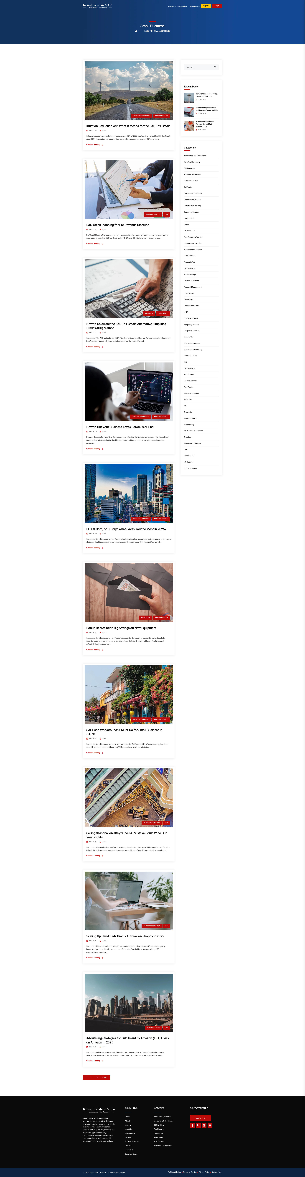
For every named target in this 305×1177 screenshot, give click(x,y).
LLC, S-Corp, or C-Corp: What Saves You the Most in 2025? (126, 529)
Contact (128, 1146)
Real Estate (188, 387)
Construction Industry (192, 206)
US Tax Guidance (190, 468)
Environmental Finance (193, 250)
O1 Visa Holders (190, 381)
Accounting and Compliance (195, 156)
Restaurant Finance (191, 393)
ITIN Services (159, 1142)
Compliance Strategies (193, 193)
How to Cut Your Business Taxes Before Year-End (120, 427)
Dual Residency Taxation (193, 237)
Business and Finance (142, 116)
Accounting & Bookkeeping (164, 1121)
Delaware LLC (189, 231)
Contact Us (200, 1118)
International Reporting (163, 1146)
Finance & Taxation (191, 281)
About (127, 1121)
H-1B (186, 312)
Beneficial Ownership (141, 519)
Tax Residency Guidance (193, 431)
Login (217, 6)
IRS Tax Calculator (132, 1142)
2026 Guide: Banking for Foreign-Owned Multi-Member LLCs (205, 124)
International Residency (193, 350)
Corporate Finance (191, 212)
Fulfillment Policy (174, 1172)
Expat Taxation (190, 256)
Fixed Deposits (190, 293)
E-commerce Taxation (192, 243)
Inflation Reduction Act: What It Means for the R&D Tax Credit (128, 126)
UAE (185, 450)
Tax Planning (163, 313)
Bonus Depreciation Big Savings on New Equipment (121, 628)
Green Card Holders (191, 306)
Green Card (188, 300)
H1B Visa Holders (191, 318)
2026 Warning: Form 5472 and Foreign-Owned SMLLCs (207, 109)
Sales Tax (188, 400)
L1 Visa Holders (190, 368)
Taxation (187, 437)
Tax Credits (158, 1133)
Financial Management (193, 287)
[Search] (217, 66)
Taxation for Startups (192, 443)
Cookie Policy (217, 1172)
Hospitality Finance (191, 325)
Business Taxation (153, 214)
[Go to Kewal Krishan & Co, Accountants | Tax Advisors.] (138, 31)
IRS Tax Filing (159, 1125)
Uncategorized (189, 456)
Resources (194, 6)
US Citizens (188, 462)
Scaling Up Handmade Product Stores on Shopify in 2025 (125, 936)
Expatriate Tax (189, 262)
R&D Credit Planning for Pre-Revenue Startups (117, 225)
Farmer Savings (190, 275)
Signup (206, 6)
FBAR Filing (158, 1137)
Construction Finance (192, 200)
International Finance (192, 343)
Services (171, 6)
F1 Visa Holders (190, 268)
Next (104, 1077)
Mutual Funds (189, 375)
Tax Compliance (190, 418)
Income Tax (145, 618)
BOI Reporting (189, 168)
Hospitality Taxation (191, 331)
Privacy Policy (204, 1172)
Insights (128, 1125)
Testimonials (182, 6)
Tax (166, 214)
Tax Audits (149, 313)
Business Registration (162, 1117)
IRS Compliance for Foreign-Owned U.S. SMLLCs (207, 95)
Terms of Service (190, 1172)
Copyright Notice (131, 1154)
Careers (128, 1137)
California (188, 187)
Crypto (186, 225)
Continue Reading (93, 144)
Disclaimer (129, 1150)
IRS (166, 823)
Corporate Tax (189, 218)
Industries (128, 1129)
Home (127, 1117)
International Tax (161, 116)
